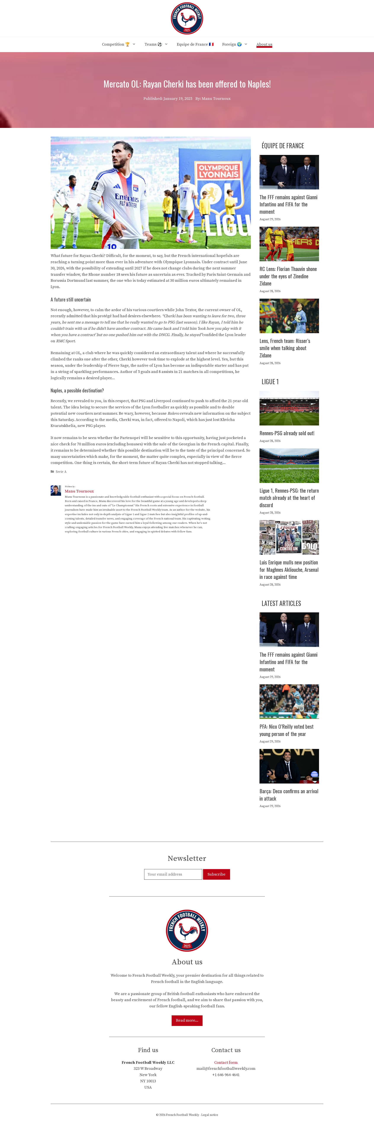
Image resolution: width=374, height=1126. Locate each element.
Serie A (61, 472)
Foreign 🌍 (232, 44)
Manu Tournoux (79, 491)
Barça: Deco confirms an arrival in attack (289, 794)
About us (264, 44)
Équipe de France (283, 145)
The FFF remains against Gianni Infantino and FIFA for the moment (289, 204)
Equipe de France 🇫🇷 (195, 44)
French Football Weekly (182, 1115)
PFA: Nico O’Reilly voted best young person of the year (287, 729)
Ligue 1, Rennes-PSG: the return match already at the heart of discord (289, 497)
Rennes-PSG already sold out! (287, 433)
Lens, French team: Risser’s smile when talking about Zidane (285, 348)
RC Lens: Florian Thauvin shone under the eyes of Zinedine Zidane (288, 276)
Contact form (226, 1062)
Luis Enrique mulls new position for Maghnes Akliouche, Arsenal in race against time (289, 569)
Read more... (187, 1020)
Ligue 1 (270, 381)
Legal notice (209, 1115)
